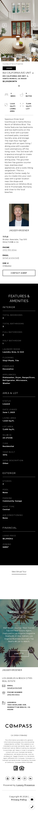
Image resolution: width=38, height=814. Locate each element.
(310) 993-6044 (10, 250)
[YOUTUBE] (19, 778)
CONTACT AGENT (19, 273)
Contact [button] (19, 654)
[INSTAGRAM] (25, 778)
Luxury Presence (25, 785)
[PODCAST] (13, 778)
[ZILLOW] (7, 778)
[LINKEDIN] (30, 778)
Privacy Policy (19, 800)
